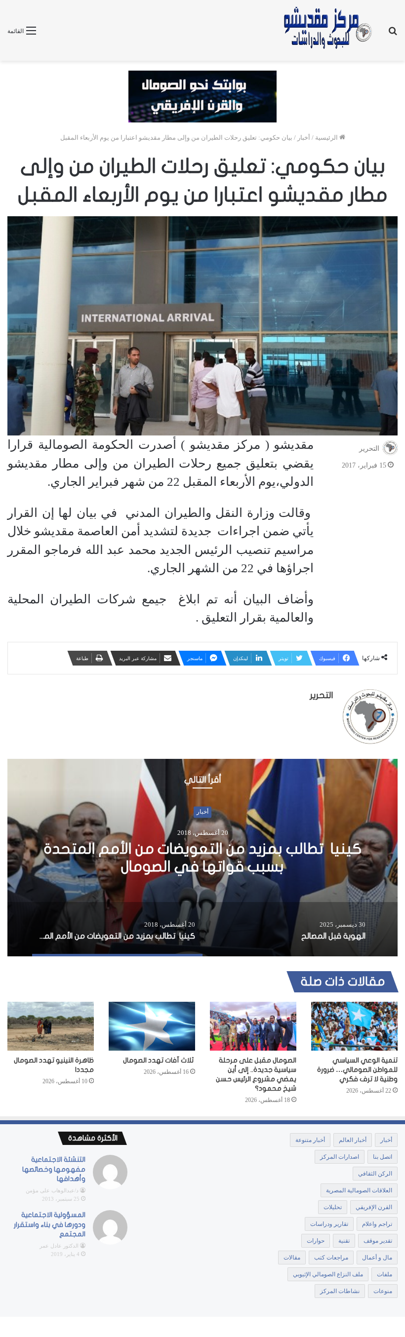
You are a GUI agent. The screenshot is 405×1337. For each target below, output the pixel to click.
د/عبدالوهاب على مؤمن (52, 1190)
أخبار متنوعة (310, 1140)
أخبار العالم (352, 1140)
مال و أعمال (377, 1257)
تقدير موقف (378, 1240)
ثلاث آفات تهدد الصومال (159, 1060)
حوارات (315, 1240)
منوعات (382, 1291)
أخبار (303, 137)
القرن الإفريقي (374, 1207)
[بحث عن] (393, 34)
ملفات (384, 1274)
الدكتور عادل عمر (59, 1246)
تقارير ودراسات (329, 1223)
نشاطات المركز (340, 1291)
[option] (202, 857)
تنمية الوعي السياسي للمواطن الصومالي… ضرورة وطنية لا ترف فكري (357, 1070)
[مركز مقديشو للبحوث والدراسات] (327, 30)
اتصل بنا (382, 1156)
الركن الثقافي (375, 1173)
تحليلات (333, 1207)
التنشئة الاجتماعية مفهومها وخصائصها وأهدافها (53, 1169)
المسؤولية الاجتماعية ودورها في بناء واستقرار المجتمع (49, 1224)
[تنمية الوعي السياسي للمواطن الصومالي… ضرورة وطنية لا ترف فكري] (354, 1026)
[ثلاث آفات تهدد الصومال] (152, 1026)
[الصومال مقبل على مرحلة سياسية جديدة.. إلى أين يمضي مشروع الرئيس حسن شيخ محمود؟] (253, 1026)
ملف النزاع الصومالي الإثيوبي (328, 1274)
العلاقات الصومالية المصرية (359, 1190)
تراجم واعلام (377, 1223)
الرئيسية (327, 137)
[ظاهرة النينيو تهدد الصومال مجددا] (50, 1026)
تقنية (344, 1240)
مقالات (292, 1257)
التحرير (369, 448)
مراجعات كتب (331, 1257)
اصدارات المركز (339, 1156)
